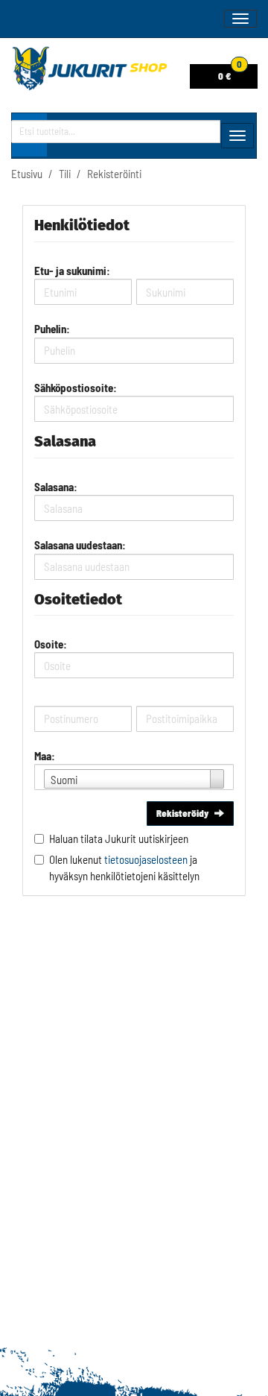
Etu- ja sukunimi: (72, 270)
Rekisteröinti (114, 173)
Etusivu (26, 173)
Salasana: (55, 486)
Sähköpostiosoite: (75, 387)
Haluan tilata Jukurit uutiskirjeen (118, 838)
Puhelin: (52, 328)
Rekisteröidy (182, 813)
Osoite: (50, 644)
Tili (65, 173)
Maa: (44, 755)
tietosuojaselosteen (146, 859)
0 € (230, 73)
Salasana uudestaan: (80, 545)
